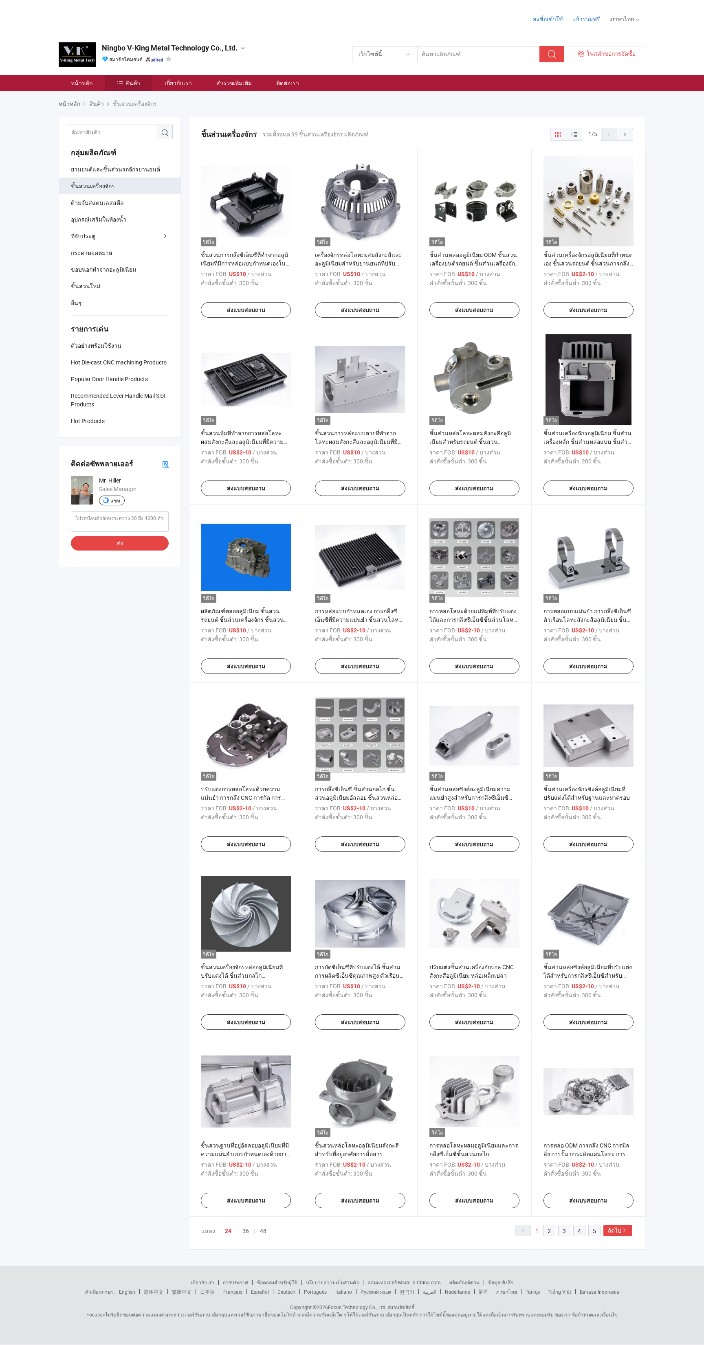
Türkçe (533, 1291)
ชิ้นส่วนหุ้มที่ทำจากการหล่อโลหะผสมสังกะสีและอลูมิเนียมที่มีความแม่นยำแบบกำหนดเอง (242, 441)
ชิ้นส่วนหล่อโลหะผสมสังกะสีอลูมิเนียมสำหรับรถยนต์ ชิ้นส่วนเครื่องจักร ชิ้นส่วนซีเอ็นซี (470, 441)
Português (315, 1291)
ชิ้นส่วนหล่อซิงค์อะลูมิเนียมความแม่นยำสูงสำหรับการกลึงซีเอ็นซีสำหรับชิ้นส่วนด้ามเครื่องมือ (469, 797)
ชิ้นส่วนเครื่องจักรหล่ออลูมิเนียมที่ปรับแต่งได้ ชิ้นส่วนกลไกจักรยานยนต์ (242, 975)
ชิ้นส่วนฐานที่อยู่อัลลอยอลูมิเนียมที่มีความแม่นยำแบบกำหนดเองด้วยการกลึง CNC (245, 1153)
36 (245, 1231)
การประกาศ (235, 1282)
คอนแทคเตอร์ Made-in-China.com (404, 1282)
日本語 (207, 1291)
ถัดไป (614, 1230)
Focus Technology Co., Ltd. (357, 1307)
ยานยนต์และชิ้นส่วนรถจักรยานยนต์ (115, 169)
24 (228, 1231)
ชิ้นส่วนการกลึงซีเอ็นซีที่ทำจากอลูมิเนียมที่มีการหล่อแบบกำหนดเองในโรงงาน (244, 263)
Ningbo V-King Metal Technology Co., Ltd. (170, 48)
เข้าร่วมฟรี (586, 19)
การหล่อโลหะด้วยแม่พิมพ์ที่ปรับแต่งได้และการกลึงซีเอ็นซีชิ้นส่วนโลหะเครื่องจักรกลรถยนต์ (473, 619)
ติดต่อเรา (287, 83)
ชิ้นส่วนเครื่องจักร (93, 186)
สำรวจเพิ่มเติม (234, 83)
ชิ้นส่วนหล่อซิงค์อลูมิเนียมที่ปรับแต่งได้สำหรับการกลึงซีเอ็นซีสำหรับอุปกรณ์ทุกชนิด (587, 975)
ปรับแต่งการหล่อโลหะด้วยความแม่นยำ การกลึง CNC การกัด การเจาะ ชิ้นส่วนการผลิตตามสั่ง (241, 797)
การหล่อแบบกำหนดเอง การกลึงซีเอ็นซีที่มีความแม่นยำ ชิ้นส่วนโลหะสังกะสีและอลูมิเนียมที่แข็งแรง (358, 619)
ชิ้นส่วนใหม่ (85, 286)
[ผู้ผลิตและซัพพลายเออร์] (111, 16)
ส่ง (120, 543)
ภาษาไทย (506, 1291)
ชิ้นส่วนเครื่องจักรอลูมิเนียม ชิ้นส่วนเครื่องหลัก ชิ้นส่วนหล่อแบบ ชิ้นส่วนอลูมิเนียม (587, 441)
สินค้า (132, 83)
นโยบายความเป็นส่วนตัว (332, 1282)
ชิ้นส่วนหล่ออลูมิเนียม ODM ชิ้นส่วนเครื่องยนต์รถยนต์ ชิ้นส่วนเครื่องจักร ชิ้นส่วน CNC (473, 263)
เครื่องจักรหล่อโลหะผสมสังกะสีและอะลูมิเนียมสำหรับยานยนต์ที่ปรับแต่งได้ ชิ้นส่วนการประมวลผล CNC (358, 263)
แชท (115, 500)
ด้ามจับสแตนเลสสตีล (97, 202)
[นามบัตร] (165, 464)
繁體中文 (181, 1291)
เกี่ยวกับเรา (178, 83)
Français (232, 1291)
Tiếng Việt (559, 1291)
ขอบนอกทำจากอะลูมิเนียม (103, 269)
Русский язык (376, 1291)
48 (263, 1231)
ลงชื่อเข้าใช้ (548, 19)
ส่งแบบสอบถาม (246, 310)
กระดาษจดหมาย (91, 253)
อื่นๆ (76, 303)
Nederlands (457, 1291)
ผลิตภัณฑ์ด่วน (464, 1282)
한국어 (407, 1291)
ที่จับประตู (83, 236)
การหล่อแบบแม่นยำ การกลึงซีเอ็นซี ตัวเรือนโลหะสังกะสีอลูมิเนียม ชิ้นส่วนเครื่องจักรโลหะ (587, 619)
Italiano (343, 1291)
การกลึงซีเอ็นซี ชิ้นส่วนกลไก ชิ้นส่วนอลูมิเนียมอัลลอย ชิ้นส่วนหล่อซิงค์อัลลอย (356, 797)
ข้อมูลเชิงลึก (500, 1282)
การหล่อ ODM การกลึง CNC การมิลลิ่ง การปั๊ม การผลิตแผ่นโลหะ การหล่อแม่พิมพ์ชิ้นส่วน (586, 1153)
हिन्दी (483, 1291)
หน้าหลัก (81, 83)
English (127, 1291)
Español (260, 1291)
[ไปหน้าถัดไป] (625, 134)
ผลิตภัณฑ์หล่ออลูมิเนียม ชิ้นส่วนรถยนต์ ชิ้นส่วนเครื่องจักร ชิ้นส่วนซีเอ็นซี (244, 619)
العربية (429, 1291)
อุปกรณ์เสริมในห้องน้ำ (98, 219)
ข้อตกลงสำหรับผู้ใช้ (277, 1282)
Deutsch (286, 1291)
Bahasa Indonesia (599, 1291)
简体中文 (153, 1291)
